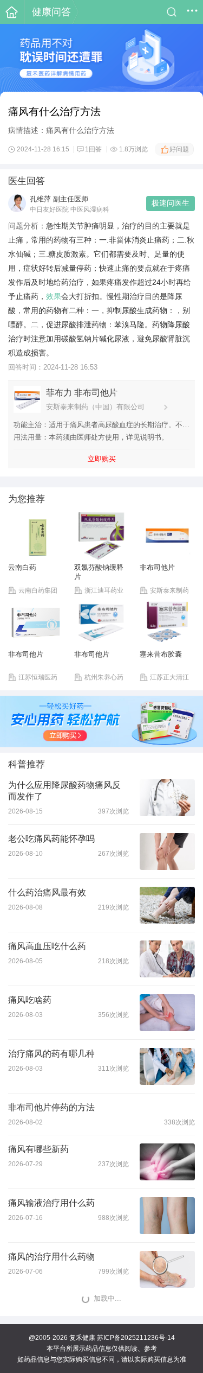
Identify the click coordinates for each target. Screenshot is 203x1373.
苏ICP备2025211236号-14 (136, 1338)
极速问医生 (170, 203)
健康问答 (51, 12)
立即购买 (102, 459)
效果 (53, 296)
